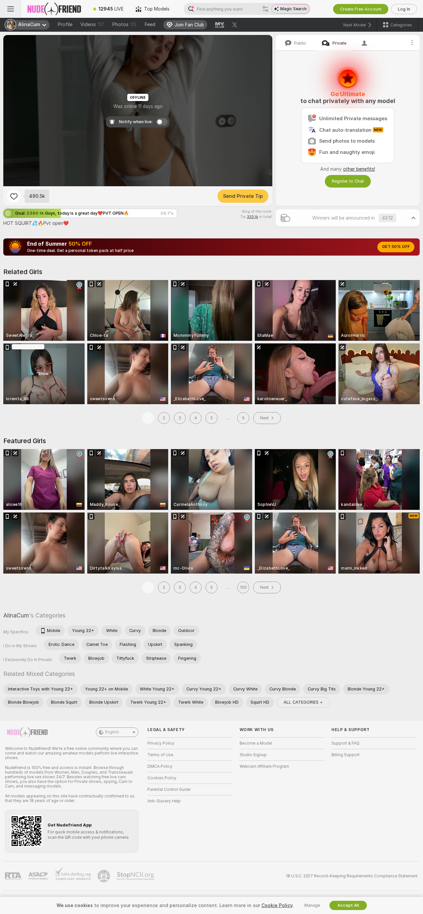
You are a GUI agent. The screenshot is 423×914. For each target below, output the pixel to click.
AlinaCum (16, 615)
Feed (149, 24)
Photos (124, 24)
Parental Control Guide (168, 789)
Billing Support (345, 755)
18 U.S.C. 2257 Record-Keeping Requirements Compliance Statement (352, 876)
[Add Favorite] (13, 196)
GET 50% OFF (396, 246)
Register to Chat (348, 181)
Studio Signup (253, 755)
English (112, 732)
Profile (65, 24)
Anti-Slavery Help (164, 801)
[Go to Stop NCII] (136, 876)
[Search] (265, 9)
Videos (92, 24)
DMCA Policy (160, 766)
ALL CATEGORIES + (303, 702)
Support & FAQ (345, 743)
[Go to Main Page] (54, 9)
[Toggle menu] (10, 9)
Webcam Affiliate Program (264, 766)
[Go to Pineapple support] (104, 876)
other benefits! (359, 169)
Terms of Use (160, 755)
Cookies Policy (161, 778)
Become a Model (256, 743)
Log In (404, 9)
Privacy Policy (160, 743)
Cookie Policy (276, 905)
